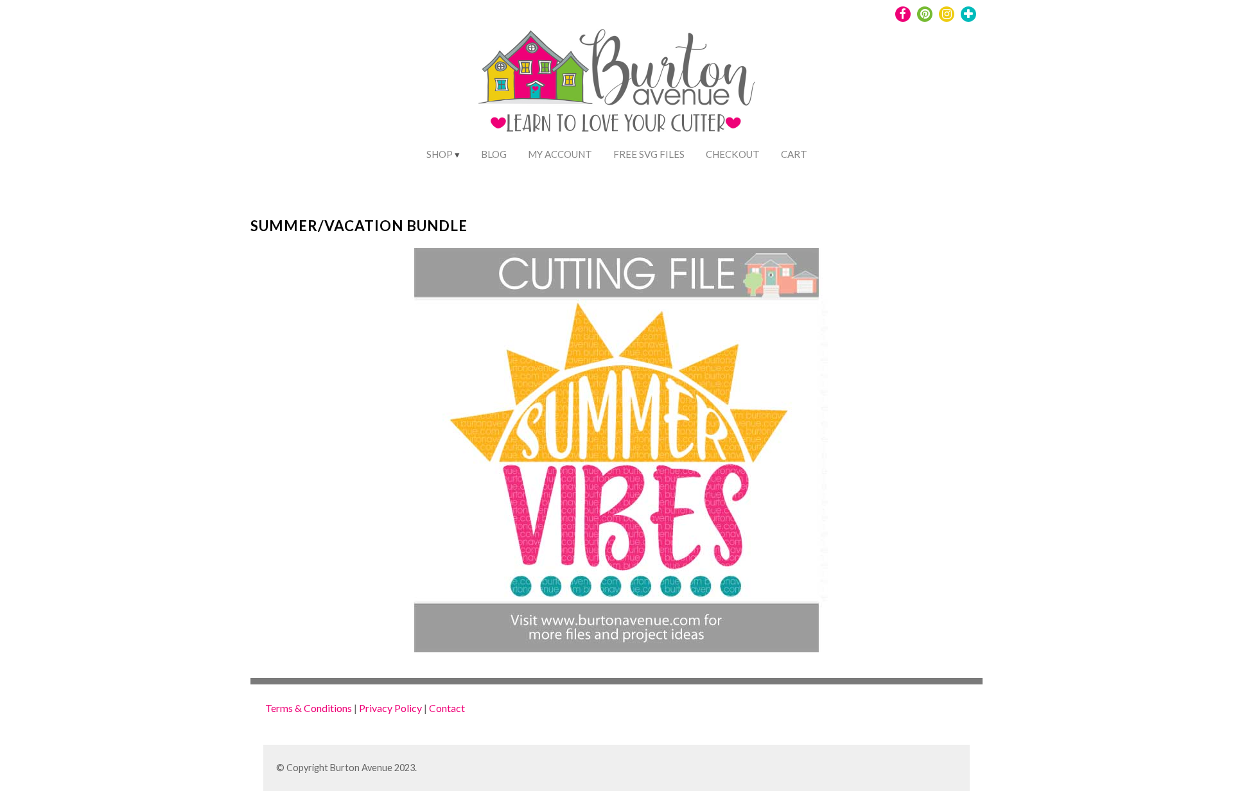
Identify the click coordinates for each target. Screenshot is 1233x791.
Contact (447, 708)
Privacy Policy (390, 708)
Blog (494, 154)
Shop (439, 154)
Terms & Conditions (308, 708)
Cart (794, 154)
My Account (560, 154)
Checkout (733, 154)
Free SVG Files (649, 154)
